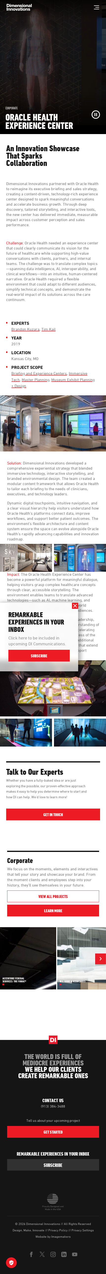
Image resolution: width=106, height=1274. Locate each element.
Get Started (53, 1132)
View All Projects (53, 896)
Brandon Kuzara (25, 329)
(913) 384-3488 (53, 1106)
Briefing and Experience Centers (39, 373)
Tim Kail (48, 329)
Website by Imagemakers (53, 1236)
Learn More (71, 910)
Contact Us (53, 1100)
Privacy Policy (58, 1230)
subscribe (53, 1165)
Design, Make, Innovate (28, 1230)
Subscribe (39, 656)
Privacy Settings (82, 1230)
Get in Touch (53, 814)
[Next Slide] (100, 959)
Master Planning (35, 379)
